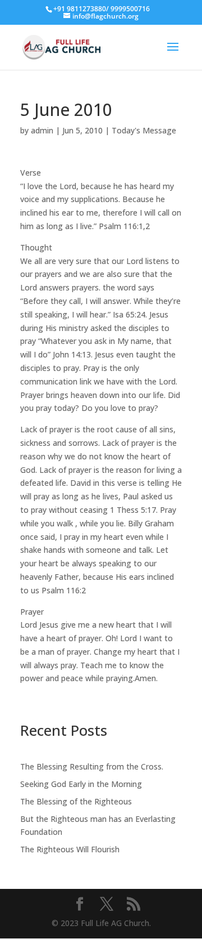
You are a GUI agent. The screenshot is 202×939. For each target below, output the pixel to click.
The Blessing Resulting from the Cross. (91, 766)
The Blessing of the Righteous (76, 801)
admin (42, 130)
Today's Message (144, 130)
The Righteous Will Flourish (70, 849)
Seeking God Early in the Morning (81, 784)
